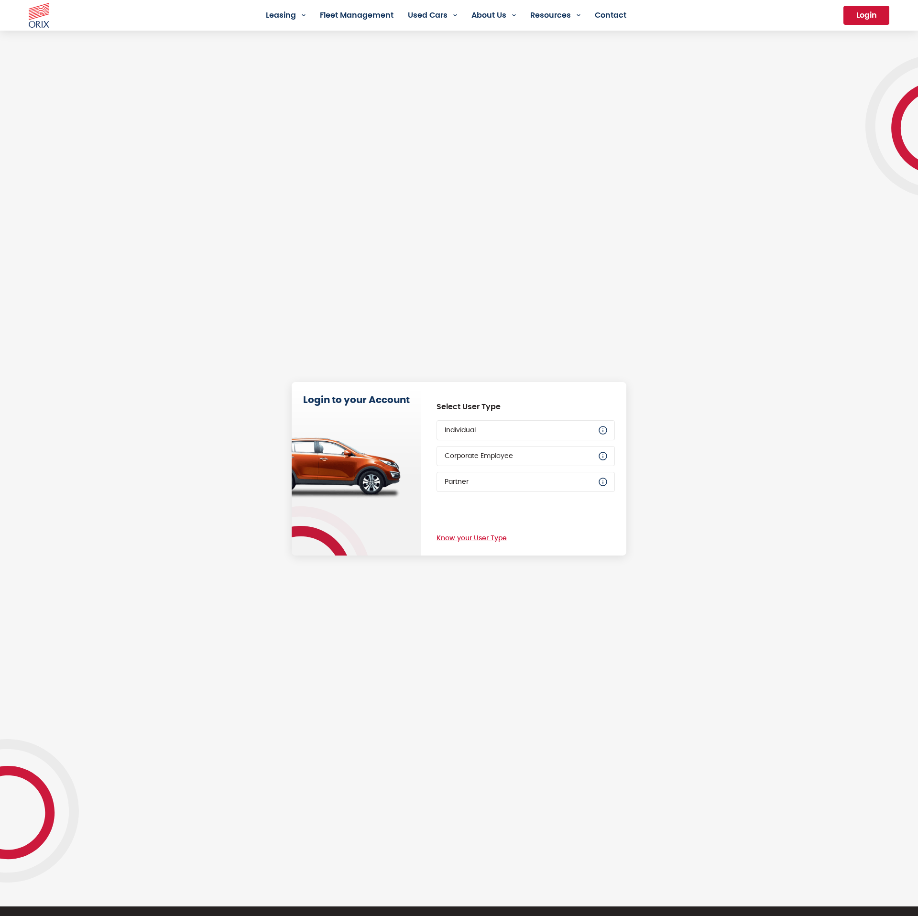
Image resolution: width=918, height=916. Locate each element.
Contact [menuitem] (610, 15)
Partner (457, 482)
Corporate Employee (479, 456)
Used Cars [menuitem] (428, 15)
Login (866, 15)
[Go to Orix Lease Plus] (39, 14)
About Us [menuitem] (488, 15)
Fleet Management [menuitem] (356, 15)
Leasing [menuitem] (281, 15)
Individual (460, 430)
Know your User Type (472, 538)
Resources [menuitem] (550, 15)
